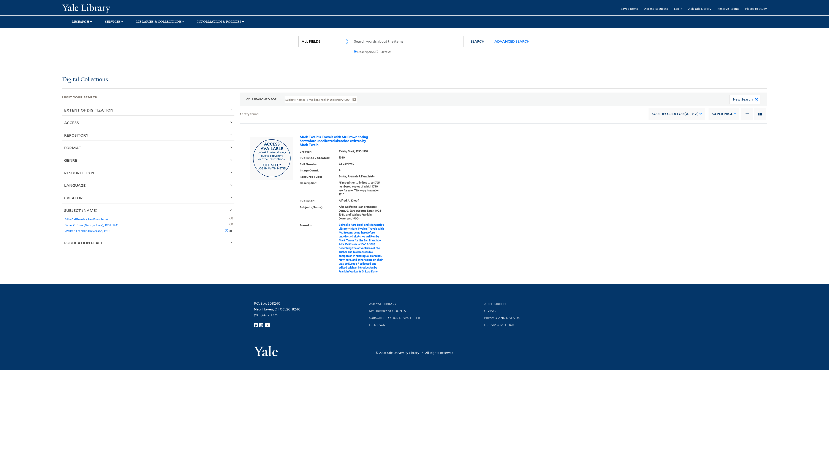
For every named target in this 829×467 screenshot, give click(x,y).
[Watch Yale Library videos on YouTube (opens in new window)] (267, 325)
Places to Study (756, 8)
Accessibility (495, 304)
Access (71, 122)
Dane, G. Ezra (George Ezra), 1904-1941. (92, 225)
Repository (76, 135)
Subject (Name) (81, 210)
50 (722, 114)
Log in (678, 8)
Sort (675, 114)
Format (72, 147)
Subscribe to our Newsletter (394, 318)
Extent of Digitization (88, 110)
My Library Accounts (387, 311)
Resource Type (79, 172)
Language (75, 185)
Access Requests (656, 8)
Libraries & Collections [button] (159, 21)
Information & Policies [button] (219, 21)
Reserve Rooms (728, 8)
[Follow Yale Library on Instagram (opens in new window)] (261, 325)
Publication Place (83, 242)
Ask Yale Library (699, 8)
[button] (477, 41)
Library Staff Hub (499, 324)
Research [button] (80, 21)
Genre (70, 160)
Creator (73, 197)
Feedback (377, 324)
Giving (490, 311)
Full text (385, 52)
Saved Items (629, 8)
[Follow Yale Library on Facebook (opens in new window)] (256, 325)
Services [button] (113, 21)
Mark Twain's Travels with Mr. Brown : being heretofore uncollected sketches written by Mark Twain (334, 141)
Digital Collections (85, 79)
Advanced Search (512, 41)
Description (366, 52)
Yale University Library (115, 8)
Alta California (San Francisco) (86, 219)
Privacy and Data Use (502, 318)
